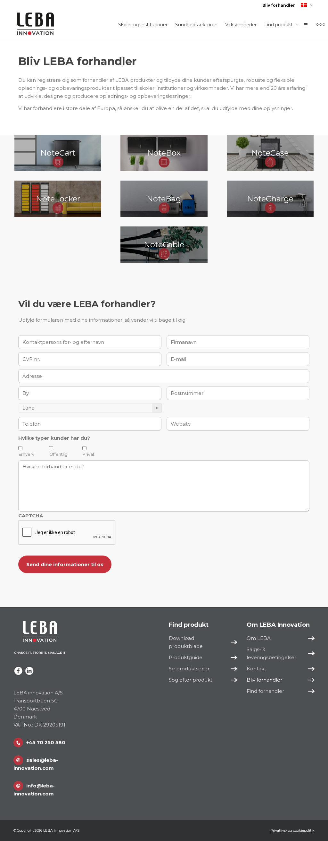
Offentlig (58, 454)
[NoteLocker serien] (57, 199)
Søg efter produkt (190, 680)
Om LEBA (259, 638)
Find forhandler (265, 691)
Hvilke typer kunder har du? (54, 438)
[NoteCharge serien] (270, 199)
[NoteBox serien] (163, 153)
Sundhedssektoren (196, 25)
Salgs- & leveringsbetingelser (271, 653)
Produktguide (185, 657)
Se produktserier (189, 669)
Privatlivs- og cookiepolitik (292, 830)
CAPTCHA (30, 516)
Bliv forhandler (278, 5)
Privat (88, 454)
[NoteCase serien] (270, 153)
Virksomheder (241, 25)
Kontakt (256, 669)
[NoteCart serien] (57, 153)
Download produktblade (186, 642)
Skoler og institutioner (143, 25)
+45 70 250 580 (45, 742)
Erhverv (26, 454)
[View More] (321, 25)
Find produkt (279, 25)
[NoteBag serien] (163, 199)
